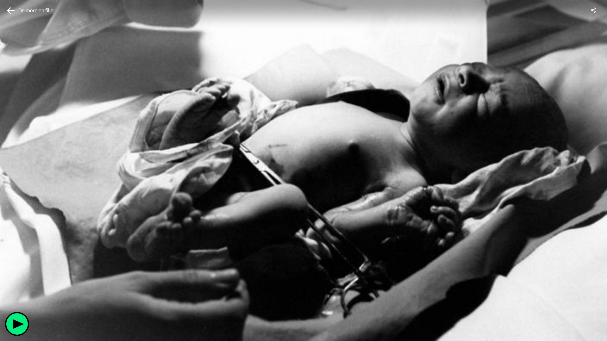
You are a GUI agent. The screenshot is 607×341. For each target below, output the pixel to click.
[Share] (593, 10)
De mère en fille (35, 11)
